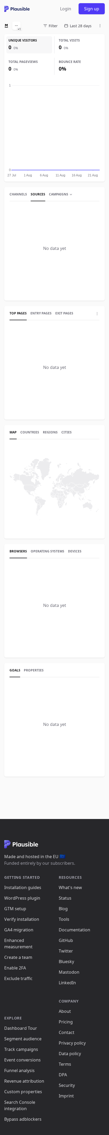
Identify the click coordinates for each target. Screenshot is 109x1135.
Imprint (66, 1096)
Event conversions (22, 1060)
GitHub (66, 940)
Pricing (66, 1022)
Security (67, 1085)
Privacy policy (72, 1043)
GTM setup (15, 909)
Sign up (91, 9)
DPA (63, 1075)
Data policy (70, 1053)
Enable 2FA (15, 968)
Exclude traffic (18, 978)
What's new (70, 887)
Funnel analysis (19, 1070)
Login (65, 9)
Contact (66, 1032)
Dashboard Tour (20, 1028)
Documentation (74, 930)
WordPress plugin (22, 898)
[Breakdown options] (97, 313)
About (65, 1011)
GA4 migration (18, 930)
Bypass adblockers (23, 1119)
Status (65, 898)
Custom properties (23, 1092)
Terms (65, 1064)
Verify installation (21, 919)
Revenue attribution (24, 1081)
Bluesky (66, 961)
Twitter (66, 951)
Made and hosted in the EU (34, 856)
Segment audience (23, 1039)
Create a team (18, 957)
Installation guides (22, 887)
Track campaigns (21, 1049)
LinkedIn (67, 983)
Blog (63, 909)
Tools (64, 919)
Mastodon (69, 972)
